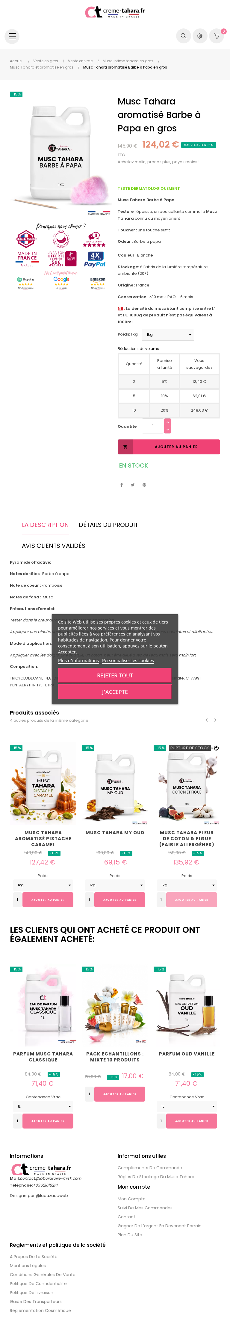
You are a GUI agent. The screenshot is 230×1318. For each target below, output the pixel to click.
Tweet (133, 485)
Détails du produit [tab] (108, 525)
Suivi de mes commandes (145, 1208)
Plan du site (130, 1235)
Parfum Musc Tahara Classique (43, 1057)
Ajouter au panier (160, 446)
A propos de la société (34, 1257)
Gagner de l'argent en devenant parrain (160, 1226)
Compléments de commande (150, 1168)
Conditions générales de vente (42, 1275)
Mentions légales (28, 1266)
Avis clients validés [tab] (53, 546)
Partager (121, 485)
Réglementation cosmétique (40, 1311)
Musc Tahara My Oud (115, 833)
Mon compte (132, 1199)
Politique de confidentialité (38, 1284)
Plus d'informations (78, 660)
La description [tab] (45, 525)
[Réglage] (200, 35)
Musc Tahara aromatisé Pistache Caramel (43, 839)
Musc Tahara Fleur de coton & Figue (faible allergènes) (186, 839)
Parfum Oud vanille (187, 1054)
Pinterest (144, 485)
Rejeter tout (115, 675)
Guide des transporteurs (36, 1302)
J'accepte (115, 691)
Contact (126, 1217)
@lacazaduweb (52, 1196)
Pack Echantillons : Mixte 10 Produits (115, 1057)
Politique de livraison (31, 1293)
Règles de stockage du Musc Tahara (156, 1177)
